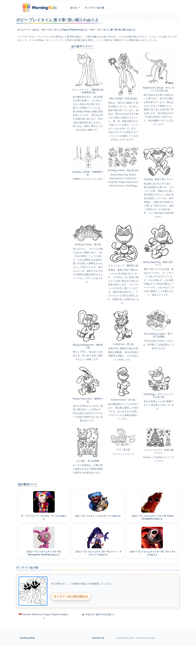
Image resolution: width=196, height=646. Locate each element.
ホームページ (24, 29)
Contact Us (98, 637)
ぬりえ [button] (74, 7)
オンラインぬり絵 (94, 7)
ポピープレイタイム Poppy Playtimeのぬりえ (65, 29)
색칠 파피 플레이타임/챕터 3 (99, 614)
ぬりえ (36, 29)
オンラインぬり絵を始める (71, 596)
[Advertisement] (40, 86)
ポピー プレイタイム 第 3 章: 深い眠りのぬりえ (113, 29)
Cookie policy (27, 637)
